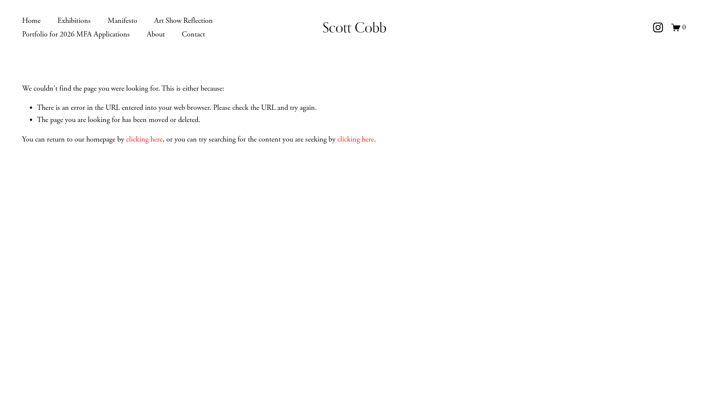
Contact (193, 34)
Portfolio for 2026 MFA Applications (76, 34)
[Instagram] (658, 27)
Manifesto (122, 20)
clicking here (144, 139)
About (156, 34)
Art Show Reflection (183, 20)
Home (31, 20)
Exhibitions (74, 20)
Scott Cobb (354, 27)
